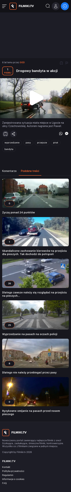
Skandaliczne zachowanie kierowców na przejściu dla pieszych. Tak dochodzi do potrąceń (34, 252)
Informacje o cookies (13, 479)
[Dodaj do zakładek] (61, 63)
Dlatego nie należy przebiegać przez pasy (29, 372)
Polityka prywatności (13, 471)
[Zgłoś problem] (67, 63)
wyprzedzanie (12, 142)
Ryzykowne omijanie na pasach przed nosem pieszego (31, 412)
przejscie (42, 142)
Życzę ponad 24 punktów (18, 212)
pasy (28, 142)
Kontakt (6, 467)
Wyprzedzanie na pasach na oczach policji (29, 334)
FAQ (4, 483)
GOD (22, 62)
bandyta (9, 149)
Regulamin (7, 475)
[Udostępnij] (13, 134)
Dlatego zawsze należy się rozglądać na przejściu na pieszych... (34, 294)
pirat (55, 142)
